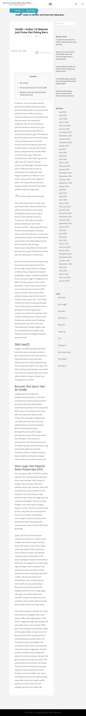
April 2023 (63, 240)
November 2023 (65, 217)
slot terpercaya (64, 352)
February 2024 (64, 206)
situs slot (61, 297)
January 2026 (64, 129)
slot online (62, 359)
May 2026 (63, 115)
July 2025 (62, 149)
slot (59, 338)
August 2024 (64, 186)
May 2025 (63, 156)
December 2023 (65, 213)
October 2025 (64, 139)
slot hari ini (62, 318)
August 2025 (64, 146)
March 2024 (63, 203)
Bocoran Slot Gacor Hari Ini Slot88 (33, 87)
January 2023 (64, 250)
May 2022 (63, 267)
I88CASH (61, 325)
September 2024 (65, 183)
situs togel (62, 304)
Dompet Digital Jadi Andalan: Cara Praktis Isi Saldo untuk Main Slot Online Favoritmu (66, 69)
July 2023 (62, 230)
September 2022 (65, 264)
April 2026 (63, 119)
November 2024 (65, 176)
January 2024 (64, 210)
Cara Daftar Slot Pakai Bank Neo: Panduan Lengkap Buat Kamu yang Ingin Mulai (66, 42)
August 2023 (64, 227)
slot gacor (62, 345)
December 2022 (65, 254)
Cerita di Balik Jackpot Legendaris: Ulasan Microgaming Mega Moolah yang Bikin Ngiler (66, 81)
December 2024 (65, 173)
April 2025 (63, 159)
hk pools (61, 311)
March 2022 (63, 274)
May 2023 (63, 237)
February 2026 (64, 125)
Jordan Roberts (46, 52)
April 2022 (63, 271)
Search (75, 4)
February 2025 (64, 166)
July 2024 (62, 190)
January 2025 (64, 169)
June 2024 (63, 193)
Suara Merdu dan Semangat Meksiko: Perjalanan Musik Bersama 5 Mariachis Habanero (65, 93)
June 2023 (63, 233)
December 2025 (65, 132)
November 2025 (65, 136)
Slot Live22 (24, 83)
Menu (82, 4)
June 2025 (63, 152)
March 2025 (63, 163)
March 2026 (63, 122)
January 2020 (64, 281)
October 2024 (64, 179)
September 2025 (65, 142)
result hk (61, 331)
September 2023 (65, 223)
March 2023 (63, 244)
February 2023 (64, 247)
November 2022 (65, 257)
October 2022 (64, 260)
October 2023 (64, 220)
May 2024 (63, 196)
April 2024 (63, 200)
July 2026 (62, 112)
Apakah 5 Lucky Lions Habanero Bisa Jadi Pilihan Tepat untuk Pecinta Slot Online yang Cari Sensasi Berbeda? (65, 55)
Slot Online (27, 36)
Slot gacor (62, 365)
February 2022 (64, 277)
